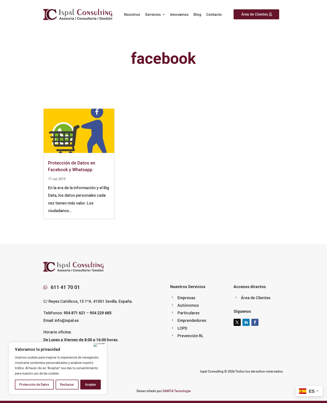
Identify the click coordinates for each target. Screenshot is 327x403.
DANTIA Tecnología (177, 391)
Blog (197, 14)
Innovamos (179, 14)
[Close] (99, 345)
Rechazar (67, 384)
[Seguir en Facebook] (254, 322)
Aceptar (90, 384)
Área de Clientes (254, 14)
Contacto (214, 14)
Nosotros (132, 14)
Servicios (153, 14)
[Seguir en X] (237, 322)
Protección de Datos (34, 384)
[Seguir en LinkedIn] (246, 322)
